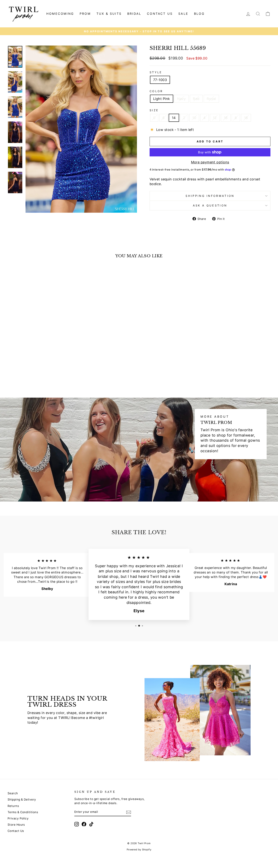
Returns (13, 806)
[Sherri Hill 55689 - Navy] (36, 375)
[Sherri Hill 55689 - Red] (41, 375)
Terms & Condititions (23, 812)
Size (154, 110)
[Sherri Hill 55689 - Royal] (46, 375)
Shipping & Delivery (22, 799)
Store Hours (16, 824)
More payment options (210, 162)
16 (226, 118)
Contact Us (16, 831)
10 (194, 118)
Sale (183, 13)
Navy (181, 99)
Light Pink (161, 99)
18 (246, 118)
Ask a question (210, 205)
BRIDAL (134, 13)
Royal (211, 99)
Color (156, 91)
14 (174, 118)
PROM (85, 13)
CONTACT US (160, 13)
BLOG (199, 13)
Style (156, 72)
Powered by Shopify (139, 849)
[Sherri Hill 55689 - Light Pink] (31, 375)
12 (215, 118)
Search (13, 793)
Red (196, 99)
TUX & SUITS (109, 13)
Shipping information (210, 195)
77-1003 (160, 80)
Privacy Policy (18, 818)
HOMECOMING (60, 13)
